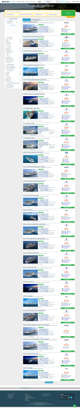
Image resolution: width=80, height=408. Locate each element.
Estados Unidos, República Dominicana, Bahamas (34, 36)
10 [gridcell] (13, 30)
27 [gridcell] (18, 33)
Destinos (13, 1)
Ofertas (34, 1)
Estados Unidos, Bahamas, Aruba (29, 267)
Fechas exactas (9, 22)
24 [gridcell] (13, 33)
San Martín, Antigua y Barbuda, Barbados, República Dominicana (36, 339)
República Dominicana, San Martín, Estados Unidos (34, 65)
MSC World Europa (10, 395)
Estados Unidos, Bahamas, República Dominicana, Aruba (34, 310)
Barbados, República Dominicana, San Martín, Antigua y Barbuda (36, 324)
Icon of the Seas (10, 396)
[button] (69, 2)
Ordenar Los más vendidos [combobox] (70, 19)
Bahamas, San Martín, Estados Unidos (30, 353)
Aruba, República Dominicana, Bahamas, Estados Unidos (35, 79)
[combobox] (33, 11)
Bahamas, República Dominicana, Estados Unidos (33, 152)
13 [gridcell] (18, 30)
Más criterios (9, 44)
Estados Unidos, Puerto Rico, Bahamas (31, 195)
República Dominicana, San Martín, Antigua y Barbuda (34, 166)
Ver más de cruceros (49, 382)
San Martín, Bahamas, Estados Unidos (31, 108)
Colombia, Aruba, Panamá (29, 123)
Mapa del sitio (27, 400)
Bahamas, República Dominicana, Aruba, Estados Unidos (34, 224)
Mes (16, 22)
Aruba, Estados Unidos (27, 209)
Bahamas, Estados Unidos (28, 281)
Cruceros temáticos (39, 1)
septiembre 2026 (12, 25)
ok (71, 397)
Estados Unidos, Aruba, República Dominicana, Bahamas (34, 238)
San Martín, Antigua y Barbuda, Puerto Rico (33, 50)
